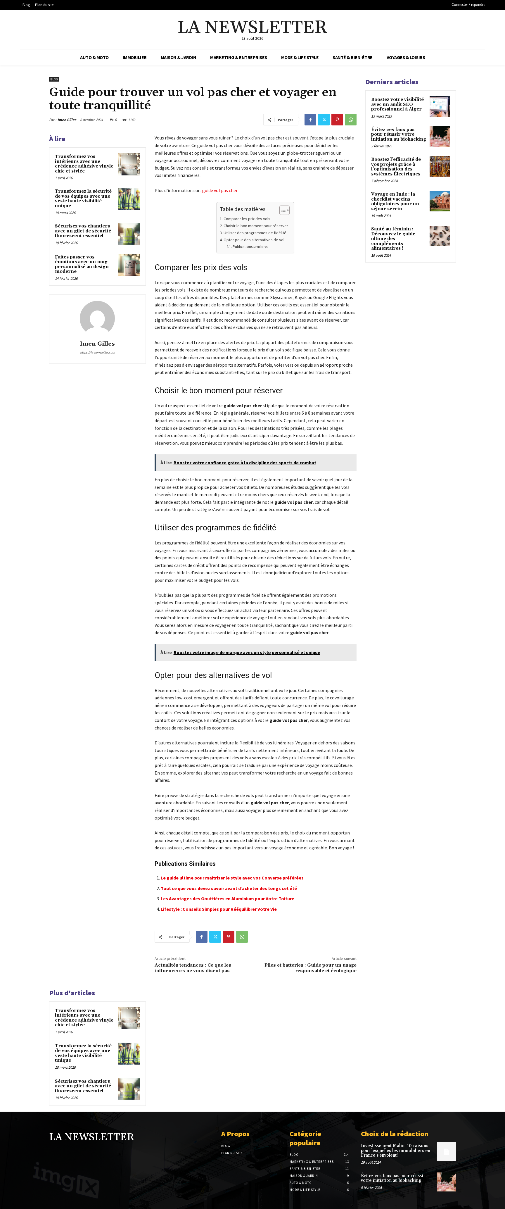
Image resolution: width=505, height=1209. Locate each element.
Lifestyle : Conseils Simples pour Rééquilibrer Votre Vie (219, 909)
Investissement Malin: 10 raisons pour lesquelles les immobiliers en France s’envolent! (395, 1150)
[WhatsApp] (351, 119)
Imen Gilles (67, 119)
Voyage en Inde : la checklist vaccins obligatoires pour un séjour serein (395, 202)
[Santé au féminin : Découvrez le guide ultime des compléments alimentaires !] (440, 236)
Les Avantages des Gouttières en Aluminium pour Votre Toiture (227, 898)
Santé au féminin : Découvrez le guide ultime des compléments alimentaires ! (393, 238)
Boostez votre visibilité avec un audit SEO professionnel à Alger (397, 104)
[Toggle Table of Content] (281, 210)
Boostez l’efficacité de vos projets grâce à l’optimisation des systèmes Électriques (396, 167)
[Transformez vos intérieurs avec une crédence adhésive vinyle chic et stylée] (129, 164)
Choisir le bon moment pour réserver (256, 225)
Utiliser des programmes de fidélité (255, 232)
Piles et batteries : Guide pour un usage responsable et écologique (310, 968)
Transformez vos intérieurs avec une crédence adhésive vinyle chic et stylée (84, 164)
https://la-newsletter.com (97, 352)
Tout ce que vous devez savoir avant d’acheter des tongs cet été (229, 888)
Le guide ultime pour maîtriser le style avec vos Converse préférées (232, 878)
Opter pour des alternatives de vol (254, 239)
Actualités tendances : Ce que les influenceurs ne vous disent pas (193, 968)
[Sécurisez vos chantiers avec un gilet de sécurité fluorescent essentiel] (129, 234)
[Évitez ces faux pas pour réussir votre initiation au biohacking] (440, 136)
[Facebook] (310, 119)
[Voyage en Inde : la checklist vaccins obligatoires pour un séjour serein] (440, 201)
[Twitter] (324, 119)
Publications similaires (250, 246)
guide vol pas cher (220, 190)
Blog (54, 79)
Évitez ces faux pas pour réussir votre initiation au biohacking (398, 134)
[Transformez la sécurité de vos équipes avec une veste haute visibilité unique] (129, 199)
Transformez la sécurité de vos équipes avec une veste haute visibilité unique (83, 199)
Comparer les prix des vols (247, 218)
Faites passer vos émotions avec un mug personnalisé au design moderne (82, 264)
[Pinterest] (337, 119)
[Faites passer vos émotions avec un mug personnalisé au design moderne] (129, 265)
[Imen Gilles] (97, 318)
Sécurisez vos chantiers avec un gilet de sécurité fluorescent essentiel (83, 231)
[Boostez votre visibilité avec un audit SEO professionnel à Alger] (440, 106)
